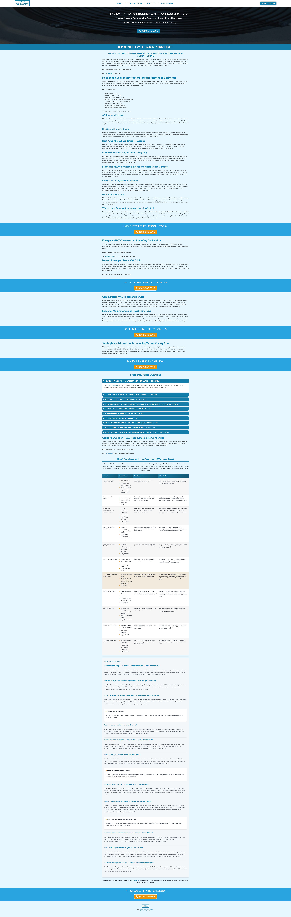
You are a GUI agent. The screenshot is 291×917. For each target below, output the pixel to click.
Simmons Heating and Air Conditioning (147, 909)
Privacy (144, 910)
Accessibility (148, 910)
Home (120, 3)
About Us (151, 3)
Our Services (134, 3)
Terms (141, 910)
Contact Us (167, 3)
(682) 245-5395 (109, 73)
